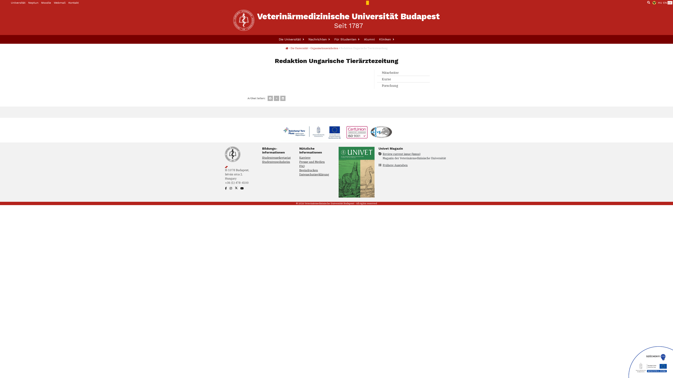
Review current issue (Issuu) (401, 154)
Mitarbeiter (390, 73)
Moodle (46, 2)
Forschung (390, 86)
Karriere (305, 157)
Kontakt (73, 2)
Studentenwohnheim (276, 162)
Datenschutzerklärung (314, 174)
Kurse (386, 79)
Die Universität (290, 39)
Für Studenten (346, 39)
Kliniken (385, 39)
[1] (648, 2)
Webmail (60, 2)
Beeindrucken (308, 170)
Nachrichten (318, 39)
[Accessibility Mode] (653, 3)
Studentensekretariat (276, 157)
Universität (18, 2)
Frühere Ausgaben (395, 165)
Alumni (369, 39)
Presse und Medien (312, 162)
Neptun (33, 2)
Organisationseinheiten (324, 48)
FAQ (302, 166)
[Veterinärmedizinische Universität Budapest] (243, 20)
